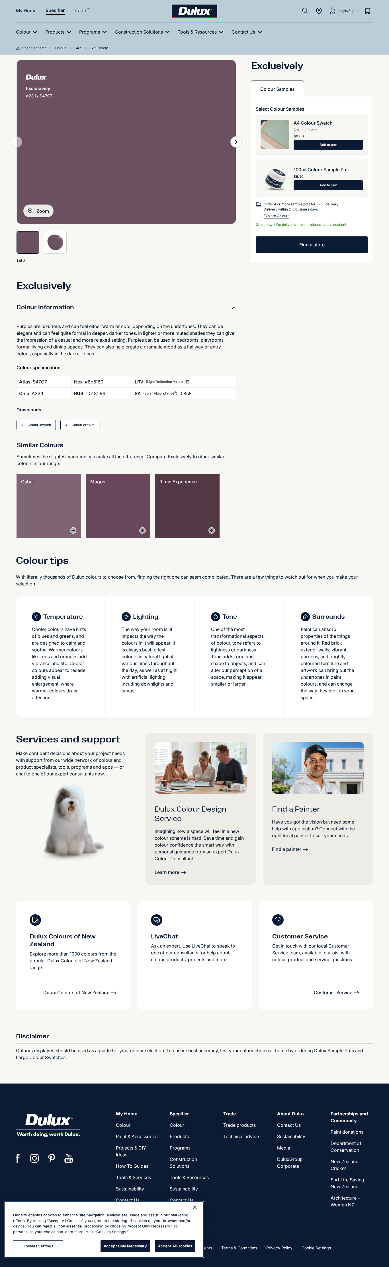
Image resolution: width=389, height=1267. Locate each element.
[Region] (319, 10)
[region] (104, 1229)
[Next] (236, 142)
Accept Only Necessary (125, 1246)
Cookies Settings (37, 1246)
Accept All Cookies (175, 1246)
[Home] (19, 48)
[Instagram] (34, 1158)
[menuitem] (28, 32)
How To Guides (132, 1166)
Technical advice (241, 1136)
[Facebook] (17, 1158)
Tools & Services (133, 1177)
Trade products (239, 1125)
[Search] (305, 10)
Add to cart (328, 145)
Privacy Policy (279, 1247)
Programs (180, 1148)
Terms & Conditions (239, 1247)
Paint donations (347, 1132)
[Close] (195, 1207)
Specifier (55, 10)
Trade (80, 10)
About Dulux (291, 1114)
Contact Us (128, 1200)
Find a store (312, 244)
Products (179, 1136)
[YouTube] (69, 1158)
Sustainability (130, 1189)
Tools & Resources (189, 1177)
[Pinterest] (51, 1158)
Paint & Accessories (136, 1136)
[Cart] (367, 10)
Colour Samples (277, 89)
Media (283, 1148)
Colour (123, 1125)
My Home (26, 10)
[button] (38, 211)
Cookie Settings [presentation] (316, 1247)
